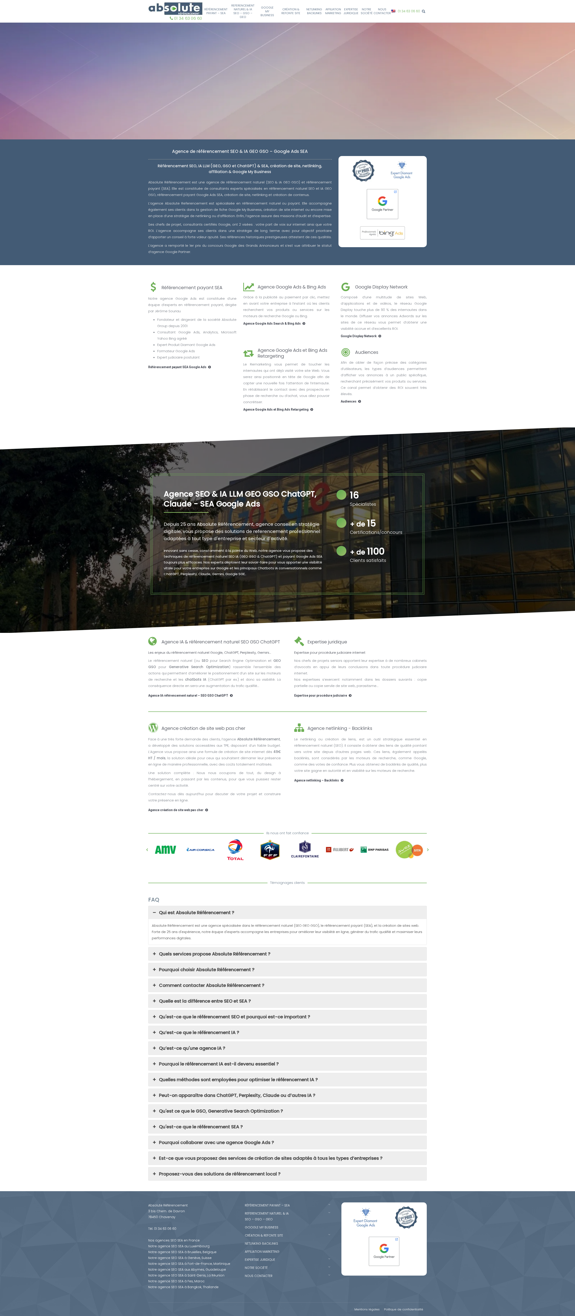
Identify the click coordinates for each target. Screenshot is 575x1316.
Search (424, 11)
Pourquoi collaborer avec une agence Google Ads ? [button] (216, 1142)
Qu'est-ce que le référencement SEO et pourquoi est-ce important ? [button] (234, 1017)
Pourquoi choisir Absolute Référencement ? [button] (206, 969)
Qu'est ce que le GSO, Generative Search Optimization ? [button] (221, 1111)
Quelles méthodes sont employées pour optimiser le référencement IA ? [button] (238, 1079)
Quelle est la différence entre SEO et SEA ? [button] (205, 1001)
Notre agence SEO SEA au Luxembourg (179, 1246)
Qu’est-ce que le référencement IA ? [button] (199, 1032)
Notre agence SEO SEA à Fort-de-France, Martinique (189, 1263)
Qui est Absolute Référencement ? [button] (196, 912)
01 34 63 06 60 (188, 18)
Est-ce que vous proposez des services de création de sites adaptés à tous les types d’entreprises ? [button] (271, 1158)
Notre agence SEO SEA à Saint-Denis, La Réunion (186, 1275)
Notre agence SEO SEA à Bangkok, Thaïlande (183, 1287)
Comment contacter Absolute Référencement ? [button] (211, 985)
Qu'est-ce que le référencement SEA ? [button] (201, 1127)
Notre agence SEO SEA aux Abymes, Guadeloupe (187, 1269)
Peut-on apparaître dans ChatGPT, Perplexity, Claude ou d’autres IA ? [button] (237, 1095)
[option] (166, 849)
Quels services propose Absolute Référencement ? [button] (214, 954)
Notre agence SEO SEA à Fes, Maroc (176, 1281)
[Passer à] (394, 11)
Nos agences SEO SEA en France (174, 1240)
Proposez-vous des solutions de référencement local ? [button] (220, 1174)
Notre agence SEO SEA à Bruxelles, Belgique (182, 1252)
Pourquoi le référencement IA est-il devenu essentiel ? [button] (219, 1064)
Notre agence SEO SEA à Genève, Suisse (180, 1258)
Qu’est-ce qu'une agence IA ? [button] (192, 1048)
